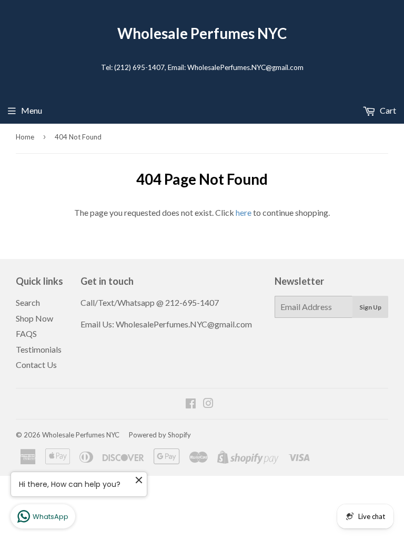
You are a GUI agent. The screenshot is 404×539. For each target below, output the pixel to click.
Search (28, 302)
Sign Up (370, 307)
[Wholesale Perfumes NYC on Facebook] (190, 404)
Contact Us (36, 365)
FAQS (26, 333)
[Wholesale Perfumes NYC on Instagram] (208, 404)
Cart (387, 110)
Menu (31, 110)
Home (25, 137)
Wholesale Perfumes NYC (202, 33)
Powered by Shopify (160, 435)
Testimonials (39, 349)
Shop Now (34, 318)
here (243, 212)
